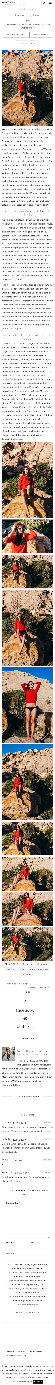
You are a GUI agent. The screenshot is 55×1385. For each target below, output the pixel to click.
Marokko (27, 964)
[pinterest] (24, 1061)
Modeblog (42, 964)
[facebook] (17, 1061)
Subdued (27, 974)
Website (10, 1253)
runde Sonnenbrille (39, 969)
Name (10, 1242)
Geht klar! (37, 1381)
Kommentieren (27, 43)
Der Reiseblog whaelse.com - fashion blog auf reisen (28, 24)
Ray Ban (10, 969)
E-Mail (34, 1242)
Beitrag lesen (40, 35)
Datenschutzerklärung (20, 1381)
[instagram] (21, 1061)
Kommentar (12, 1203)
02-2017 (13, 964)
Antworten (47, 1122)
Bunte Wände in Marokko (16, 984)
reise (22, 969)
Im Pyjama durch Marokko (38, 987)
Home (27, 21)
